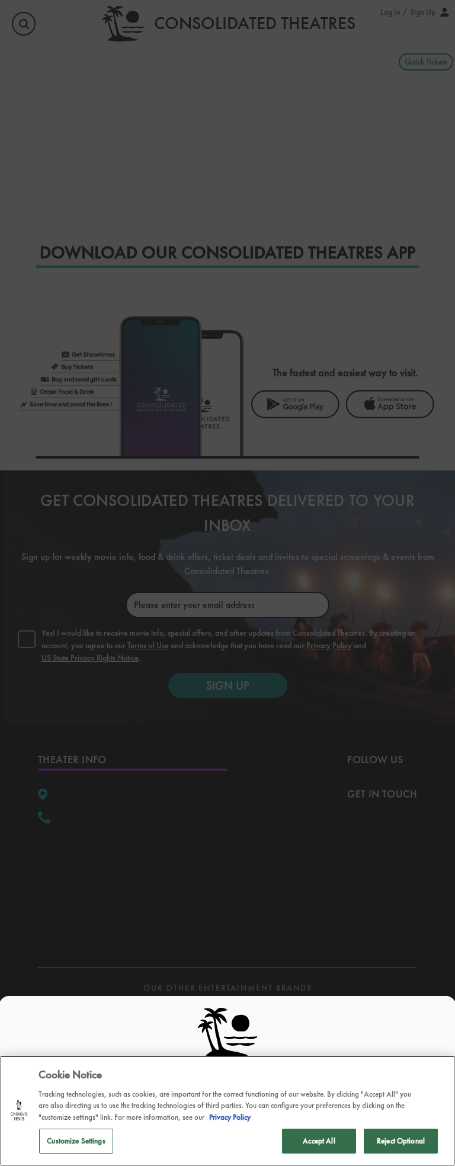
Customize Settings (76, 1141)
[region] (227, 1111)
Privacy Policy (230, 1117)
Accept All (319, 1141)
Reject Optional (401, 1141)
